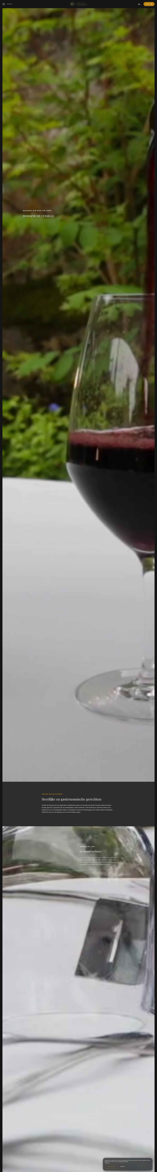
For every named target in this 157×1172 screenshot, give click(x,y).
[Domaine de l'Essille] (78, 4)
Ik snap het (111, 1166)
